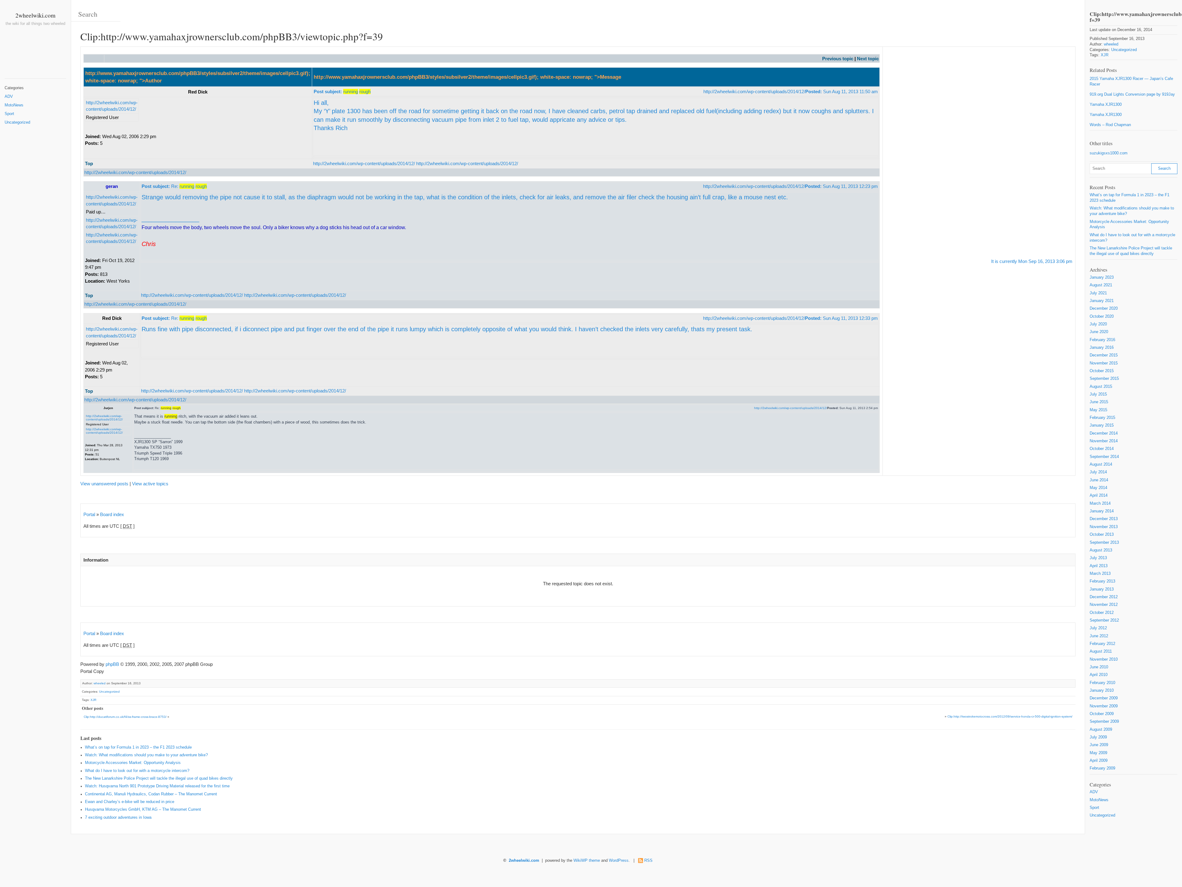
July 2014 (1098, 472)
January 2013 (1102, 589)
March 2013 (1100, 573)
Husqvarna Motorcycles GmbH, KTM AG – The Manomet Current (143, 809)
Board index (112, 514)
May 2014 (1098, 488)
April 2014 (1099, 495)
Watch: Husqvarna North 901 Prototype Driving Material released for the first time (157, 786)
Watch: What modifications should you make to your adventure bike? (146, 755)
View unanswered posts (104, 483)
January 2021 (1102, 301)
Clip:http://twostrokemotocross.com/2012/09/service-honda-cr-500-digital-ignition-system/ (1009, 716)
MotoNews (14, 105)
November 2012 (1104, 605)
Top (89, 163)
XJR (93, 700)
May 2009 (1098, 753)
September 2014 (1104, 457)
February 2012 (1102, 644)
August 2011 (1101, 651)
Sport (9, 114)
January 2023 (1102, 277)
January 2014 (1102, 511)
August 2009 (1101, 729)
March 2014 (1100, 503)
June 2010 (1099, 667)
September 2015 (1104, 378)
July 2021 (1098, 293)
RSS (648, 860)
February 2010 (1102, 683)
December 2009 (1104, 698)
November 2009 (1104, 706)
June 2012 (1099, 636)
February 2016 (1102, 340)
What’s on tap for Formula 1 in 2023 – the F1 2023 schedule (138, 747)
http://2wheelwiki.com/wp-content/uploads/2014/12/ (754, 91)
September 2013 (1104, 542)
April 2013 (1099, 566)
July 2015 (1098, 394)
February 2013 (1102, 581)
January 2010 (1102, 690)
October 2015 (1102, 371)
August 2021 (1101, 285)
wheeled (100, 683)
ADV (9, 96)
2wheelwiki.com (35, 15)
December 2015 (1104, 355)
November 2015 (1104, 363)
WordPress (619, 860)
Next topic (868, 58)
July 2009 (1098, 737)
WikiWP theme (586, 860)
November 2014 (1104, 441)
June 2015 (1099, 402)
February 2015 (1102, 418)
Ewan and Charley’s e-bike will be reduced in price (129, 802)
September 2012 (1104, 620)
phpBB (112, 664)
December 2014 (1104, 433)
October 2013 (1102, 534)
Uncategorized (17, 122)
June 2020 (1099, 332)
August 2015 (1101, 386)
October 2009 (1102, 714)
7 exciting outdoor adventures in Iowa (118, 817)
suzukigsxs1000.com (1109, 153)
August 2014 (1101, 464)
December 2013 (1104, 519)
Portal (89, 514)
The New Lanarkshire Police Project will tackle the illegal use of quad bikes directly (159, 778)
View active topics (150, 483)
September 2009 (1104, 721)
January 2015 (1102, 425)
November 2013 (1104, 527)
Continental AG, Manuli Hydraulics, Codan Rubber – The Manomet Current (151, 794)
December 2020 (1104, 308)
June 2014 (1099, 480)
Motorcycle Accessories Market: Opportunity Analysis (133, 763)
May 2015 (1098, 410)
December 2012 (1104, 597)
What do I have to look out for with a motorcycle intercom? (137, 771)
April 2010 (1099, 675)
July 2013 (1098, 558)
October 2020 (1102, 316)
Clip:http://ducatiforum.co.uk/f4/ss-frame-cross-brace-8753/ (125, 716)
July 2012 (1098, 628)
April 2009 (1099, 760)
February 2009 (1102, 768)
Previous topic (837, 58)
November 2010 (1104, 659)
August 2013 (1101, 550)
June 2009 (1099, 745)
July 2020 (1098, 324)
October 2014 (1102, 449)
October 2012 (1102, 613)
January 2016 (1102, 347)
